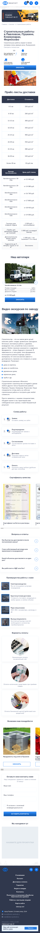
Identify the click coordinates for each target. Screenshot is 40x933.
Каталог (11, 24)
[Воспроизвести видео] (20, 323)
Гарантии (20, 885)
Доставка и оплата (20, 882)
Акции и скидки (20, 888)
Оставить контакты (20, 814)
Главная (4, 24)
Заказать (20, 67)
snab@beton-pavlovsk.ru (11, 917)
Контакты (20, 892)
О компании (20, 875)
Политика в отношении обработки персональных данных (20, 896)
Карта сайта (20, 903)
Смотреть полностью (11, 47)
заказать (17, 764)
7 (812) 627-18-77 (12, 3)
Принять (30, 928)
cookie (11, 929)
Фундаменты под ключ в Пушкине (16, 757)
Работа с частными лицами (20, 900)
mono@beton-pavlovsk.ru (12, 914)
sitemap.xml (20, 907)
